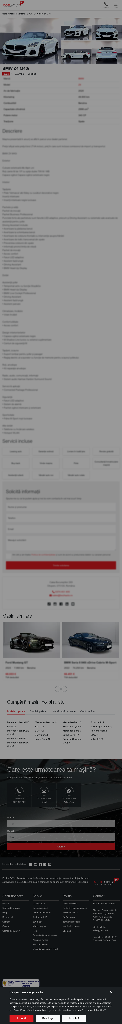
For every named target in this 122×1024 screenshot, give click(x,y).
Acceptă (21, 1018)
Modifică (74, 1018)
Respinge (47, 1018)
